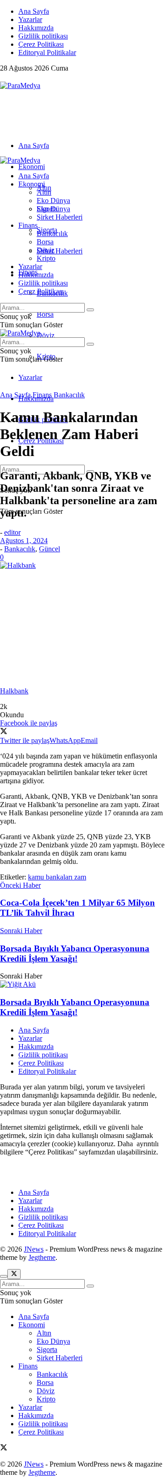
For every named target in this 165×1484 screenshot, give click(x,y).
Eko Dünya (53, 200)
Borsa (45, 314)
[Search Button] (90, 309)
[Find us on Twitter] (3, 77)
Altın (44, 192)
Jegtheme (41, 1257)
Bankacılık (52, 233)
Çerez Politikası (41, 44)
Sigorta (47, 209)
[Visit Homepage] (20, 85)
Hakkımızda (36, 28)
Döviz (46, 335)
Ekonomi (31, 166)
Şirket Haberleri (59, 251)
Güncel (49, 549)
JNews (34, 1249)
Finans (28, 225)
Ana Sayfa (33, 11)
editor (12, 532)
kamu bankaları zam (57, 877)
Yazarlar (30, 19)
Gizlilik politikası (43, 36)
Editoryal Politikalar (47, 52)
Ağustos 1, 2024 (24, 540)
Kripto (46, 258)
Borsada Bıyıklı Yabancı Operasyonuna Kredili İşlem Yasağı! (74, 1007)
